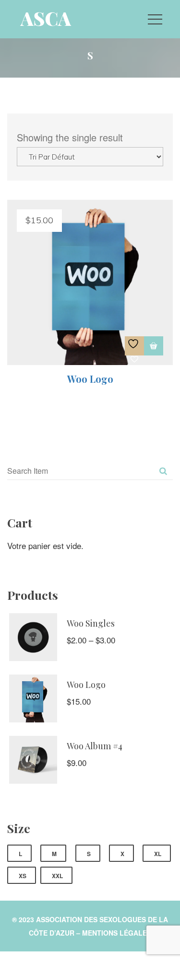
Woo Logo (90, 378)
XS (22, 875)
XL (157, 853)
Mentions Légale (116, 933)
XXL (57, 875)
